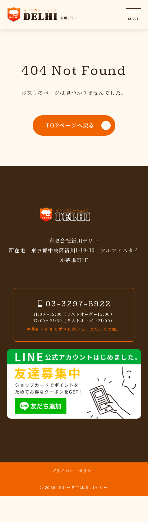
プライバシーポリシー (74, 470)
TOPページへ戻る (70, 125)
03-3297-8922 (78, 304)
